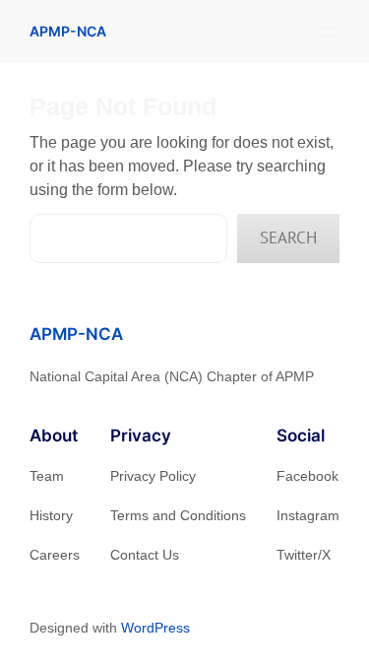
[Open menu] (327, 31)
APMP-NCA (68, 31)
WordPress (155, 628)
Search (288, 237)
